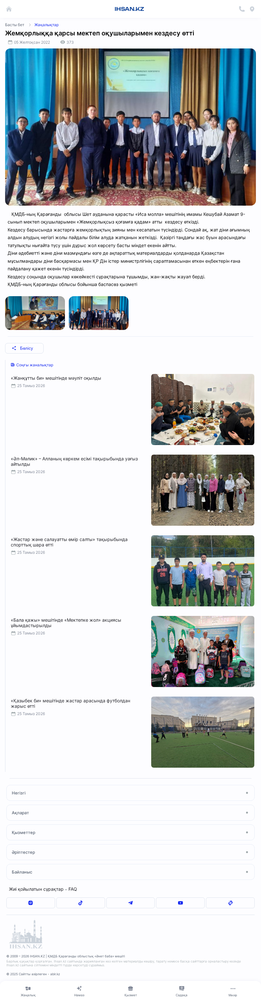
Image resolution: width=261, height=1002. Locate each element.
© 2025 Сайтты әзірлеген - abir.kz (33, 974)
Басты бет (14, 24)
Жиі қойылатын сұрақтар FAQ (43, 889)
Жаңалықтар (46, 24)
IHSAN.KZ (129, 9)
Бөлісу (26, 348)
